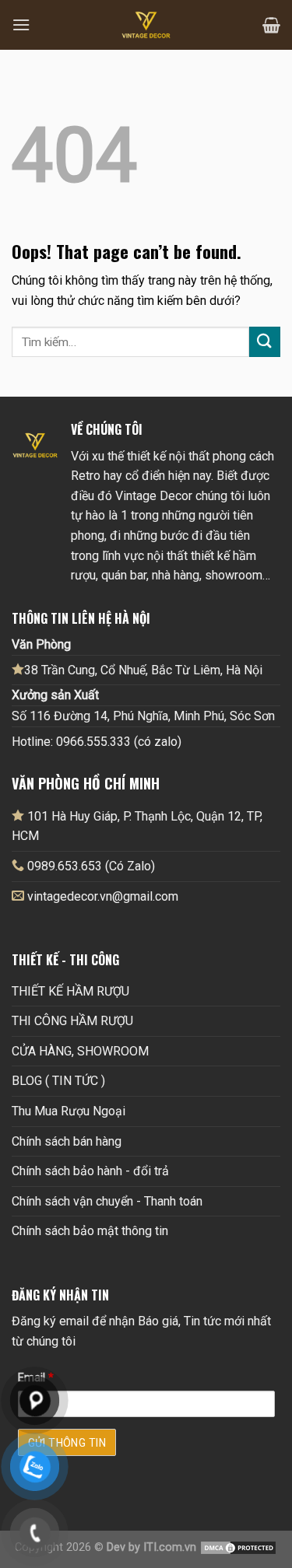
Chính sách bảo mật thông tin (90, 1230)
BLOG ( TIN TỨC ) (58, 1080)
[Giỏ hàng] (271, 25)
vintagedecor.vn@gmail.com (102, 896)
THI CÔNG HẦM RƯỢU (72, 1020)
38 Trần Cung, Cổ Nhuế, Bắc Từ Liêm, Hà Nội (143, 670)
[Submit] (264, 342)
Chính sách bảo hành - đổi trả (90, 1171)
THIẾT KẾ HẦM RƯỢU (70, 991)
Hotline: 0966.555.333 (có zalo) (96, 741)
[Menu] (21, 24)
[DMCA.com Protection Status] (238, 1547)
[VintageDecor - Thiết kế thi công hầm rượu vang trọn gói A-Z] (146, 25)
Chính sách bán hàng (66, 1141)
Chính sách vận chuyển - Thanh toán (107, 1201)
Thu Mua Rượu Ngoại (68, 1111)
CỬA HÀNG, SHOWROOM (80, 1051)
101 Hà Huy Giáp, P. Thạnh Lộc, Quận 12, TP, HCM (137, 826)
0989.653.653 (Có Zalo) (91, 866)
